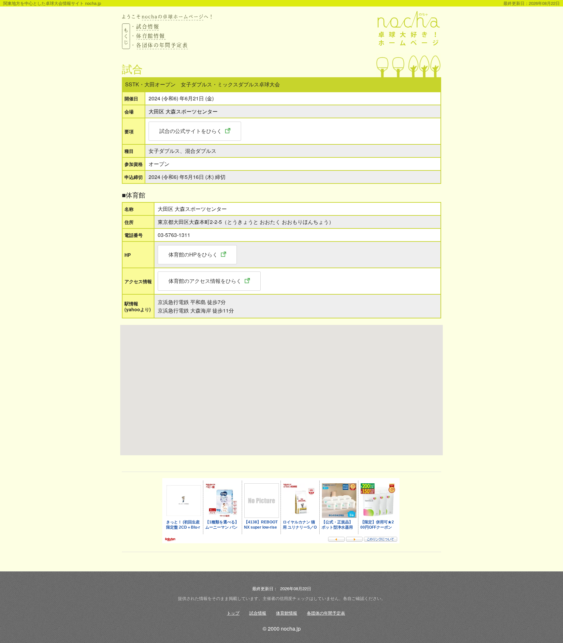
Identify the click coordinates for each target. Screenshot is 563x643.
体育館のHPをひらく (193, 254)
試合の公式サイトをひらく (190, 131)
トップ (233, 613)
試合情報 (257, 613)
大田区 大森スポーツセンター (183, 111)
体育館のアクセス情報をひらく (204, 281)
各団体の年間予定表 (326, 613)
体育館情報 (286, 613)
